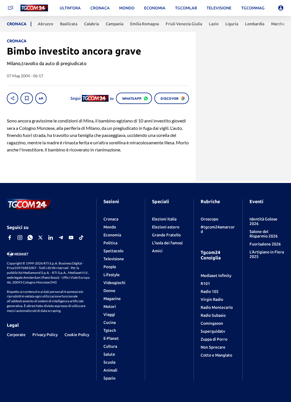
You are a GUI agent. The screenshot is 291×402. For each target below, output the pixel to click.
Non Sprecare (213, 347)
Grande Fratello (166, 235)
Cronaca (110, 219)
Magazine (112, 298)
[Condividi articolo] (12, 98)
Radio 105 (210, 291)
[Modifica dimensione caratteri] (41, 98)
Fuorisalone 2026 (265, 244)
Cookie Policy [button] (77, 334)
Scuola (109, 362)
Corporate (16, 334)
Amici (157, 251)
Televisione (113, 259)
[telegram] (61, 237)
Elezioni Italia (164, 219)
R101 (205, 283)
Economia (112, 235)
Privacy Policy (45, 334)
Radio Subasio (213, 315)
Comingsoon (212, 323)
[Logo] (34, 8)
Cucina (109, 322)
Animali (110, 370)
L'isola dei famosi (167, 243)
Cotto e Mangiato (216, 355)
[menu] (10, 8)
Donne (109, 290)
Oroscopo (209, 219)
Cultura (110, 346)
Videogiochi (114, 282)
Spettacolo (113, 251)
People (109, 266)
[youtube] (71, 237)
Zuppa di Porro (214, 339)
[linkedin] (50, 237)
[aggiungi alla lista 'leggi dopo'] (26, 98)
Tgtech (109, 330)
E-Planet (111, 338)
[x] (40, 237)
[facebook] (10, 237)
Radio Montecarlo (217, 307)
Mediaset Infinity (216, 275)
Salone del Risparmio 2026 (264, 233)
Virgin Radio (212, 299)
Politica (110, 243)
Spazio (109, 378)
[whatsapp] (30, 237)
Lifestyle (111, 274)
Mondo (109, 227)
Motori (109, 306)
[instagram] (20, 237)
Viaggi (109, 314)
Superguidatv (213, 331)
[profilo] (281, 8)
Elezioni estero (165, 227)
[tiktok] (81, 237)
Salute (109, 354)
